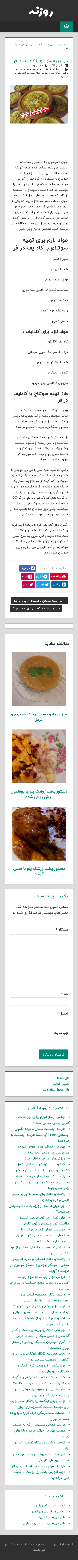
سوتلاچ (63, 212)
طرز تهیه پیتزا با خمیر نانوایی (44, 1523)
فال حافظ (63, 1078)
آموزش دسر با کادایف (51, 73)
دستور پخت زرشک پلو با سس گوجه (39, 871)
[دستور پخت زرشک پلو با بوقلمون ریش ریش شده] (39, 782)
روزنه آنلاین (63, 44)
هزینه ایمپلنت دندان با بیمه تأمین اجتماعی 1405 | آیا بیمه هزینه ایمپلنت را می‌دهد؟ (40, 1135)
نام (64, 994)
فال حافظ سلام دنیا (56, 1089)
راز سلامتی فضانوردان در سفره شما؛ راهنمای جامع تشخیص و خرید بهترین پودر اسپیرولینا (42, 1182)
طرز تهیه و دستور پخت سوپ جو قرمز (39, 717)
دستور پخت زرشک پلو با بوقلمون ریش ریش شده (39, 794)
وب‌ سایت (61, 1033)
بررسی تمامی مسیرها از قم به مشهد (39, 1424)
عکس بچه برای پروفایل (48, 1511)
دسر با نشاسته (24, 73)
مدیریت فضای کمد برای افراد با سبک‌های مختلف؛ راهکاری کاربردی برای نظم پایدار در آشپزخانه (42, 1235)
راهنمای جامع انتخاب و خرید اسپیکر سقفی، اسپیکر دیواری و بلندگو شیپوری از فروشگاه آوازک (40, 1265)
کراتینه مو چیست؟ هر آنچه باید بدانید (37, 1466)
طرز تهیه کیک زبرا (52, 1517)
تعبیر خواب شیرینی (50, 1505)
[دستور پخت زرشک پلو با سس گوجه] (39, 859)
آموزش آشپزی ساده (47, 44)
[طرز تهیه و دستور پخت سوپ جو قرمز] (39, 705)
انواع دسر (36, 73)
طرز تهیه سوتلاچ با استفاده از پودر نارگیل (37, 601)
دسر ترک (64, 76)
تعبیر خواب (61, 1083)
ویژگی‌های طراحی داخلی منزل (44, 1158)
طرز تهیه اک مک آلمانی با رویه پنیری (38, 609)
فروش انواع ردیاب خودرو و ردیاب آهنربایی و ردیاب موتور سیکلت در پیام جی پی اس (39, 1283)
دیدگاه (62, 929)
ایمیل (62, 1013)
